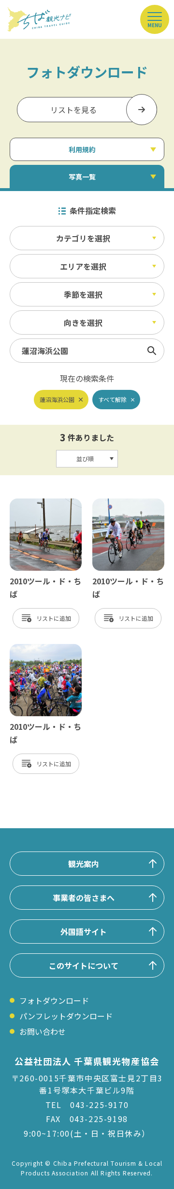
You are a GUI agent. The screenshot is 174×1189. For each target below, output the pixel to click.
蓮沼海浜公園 (57, 399)
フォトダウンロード (54, 1000)
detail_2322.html (41, 649)
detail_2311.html (41, 503)
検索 (152, 350)
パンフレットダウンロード (66, 1016)
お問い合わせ (42, 1031)
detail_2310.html (123, 503)
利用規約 (82, 149)
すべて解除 (112, 399)
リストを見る (73, 109)
